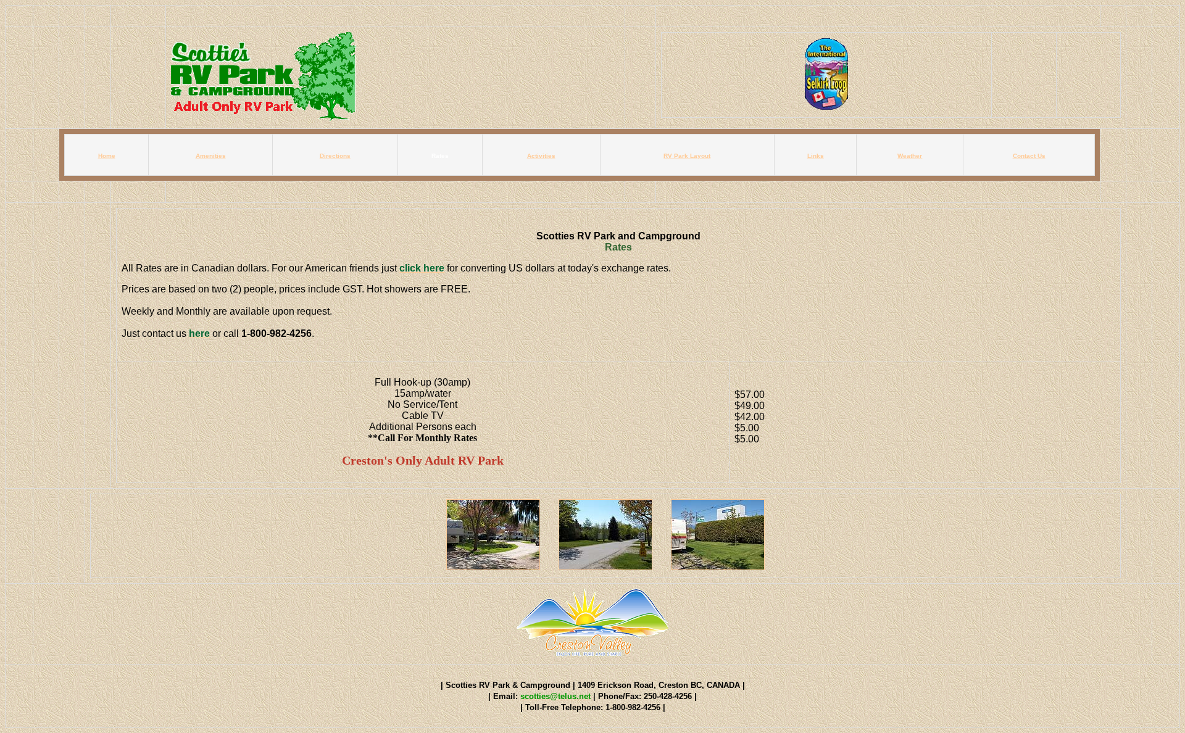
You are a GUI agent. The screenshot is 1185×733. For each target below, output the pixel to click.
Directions (335, 155)
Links (815, 155)
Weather (909, 155)
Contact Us (1029, 155)
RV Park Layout (686, 155)
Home (106, 155)
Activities (541, 155)
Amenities (211, 155)
